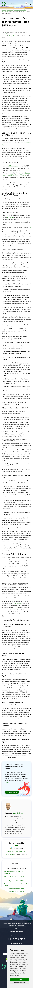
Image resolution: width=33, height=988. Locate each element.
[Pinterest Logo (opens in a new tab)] (16, 939)
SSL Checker (17, 603)
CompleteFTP (23, 852)
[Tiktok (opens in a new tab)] (24, 939)
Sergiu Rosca (12, 36)
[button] (26, 3)
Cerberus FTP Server (12, 852)
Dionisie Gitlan (6, 34)
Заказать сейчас (12, 792)
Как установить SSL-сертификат (16, 868)
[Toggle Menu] (30, 4)
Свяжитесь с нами (16, 931)
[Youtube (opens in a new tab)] (21, 939)
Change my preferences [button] (20, 982)
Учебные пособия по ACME (16, 891)
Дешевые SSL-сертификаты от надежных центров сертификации (16, 924)
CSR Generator (13, 166)
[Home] (12, 4)
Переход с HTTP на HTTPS (16, 881)
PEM (29, 228)
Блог (16, 928)
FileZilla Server (10, 854)
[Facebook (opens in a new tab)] (8, 939)
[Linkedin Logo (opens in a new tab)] (18, 939)
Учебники (10, 10)
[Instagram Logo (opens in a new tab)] (10, 939)
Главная (4, 10)
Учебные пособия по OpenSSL (16, 888)
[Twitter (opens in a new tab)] (13, 939)
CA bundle (10, 217)
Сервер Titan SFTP (21, 854)
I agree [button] (20, 979)
